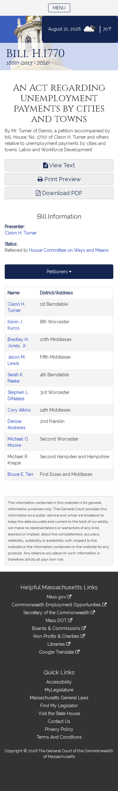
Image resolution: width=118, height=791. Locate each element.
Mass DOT (57, 620)
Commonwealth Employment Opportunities (57, 604)
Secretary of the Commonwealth (57, 612)
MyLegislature (59, 689)
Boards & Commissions (56, 628)
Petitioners (58, 271)
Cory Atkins (19, 410)
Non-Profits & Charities (57, 636)
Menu (61, 7)
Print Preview (62, 179)
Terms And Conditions (59, 737)
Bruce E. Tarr (20, 474)
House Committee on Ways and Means (69, 250)
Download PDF (61, 193)
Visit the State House (59, 713)
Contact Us (59, 721)
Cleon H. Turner (21, 232)
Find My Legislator (59, 705)
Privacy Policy (59, 729)
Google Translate (57, 652)
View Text (61, 165)
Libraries (57, 644)
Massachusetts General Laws (59, 697)
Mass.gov (57, 596)
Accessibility (59, 681)
